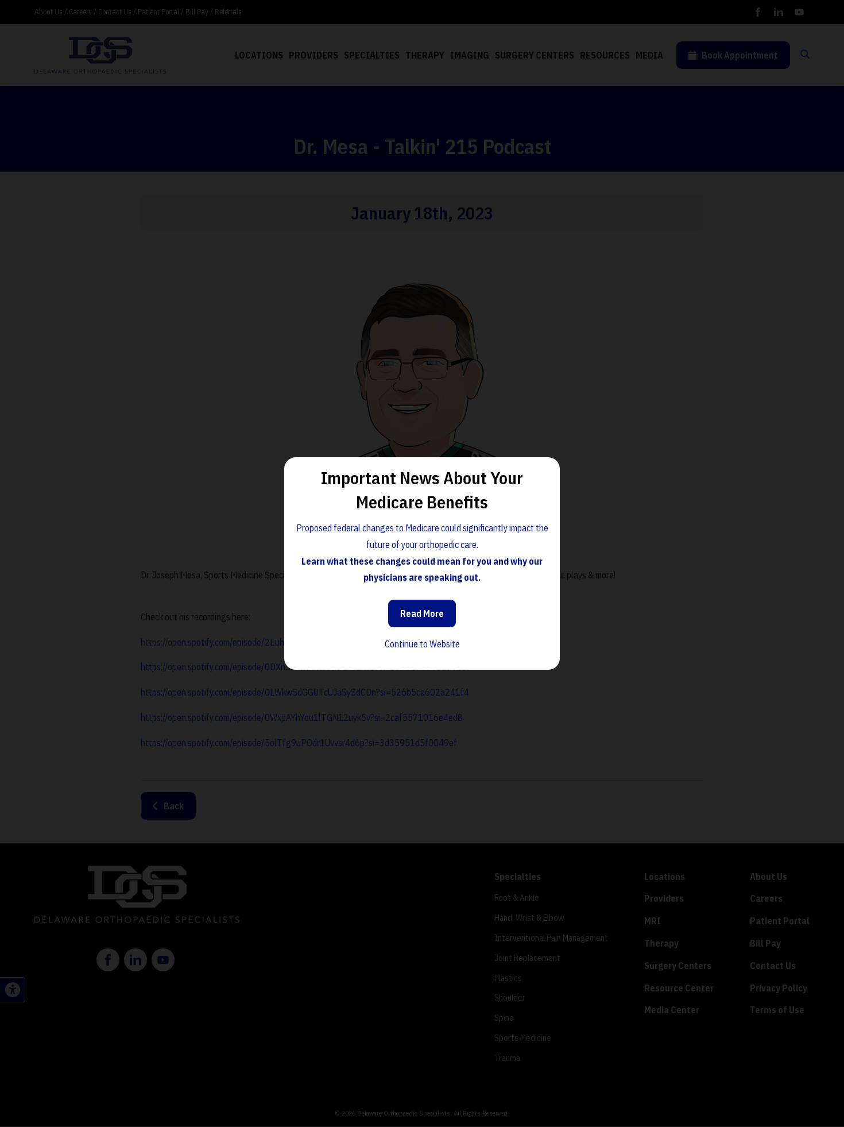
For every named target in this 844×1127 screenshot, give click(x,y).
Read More (422, 613)
